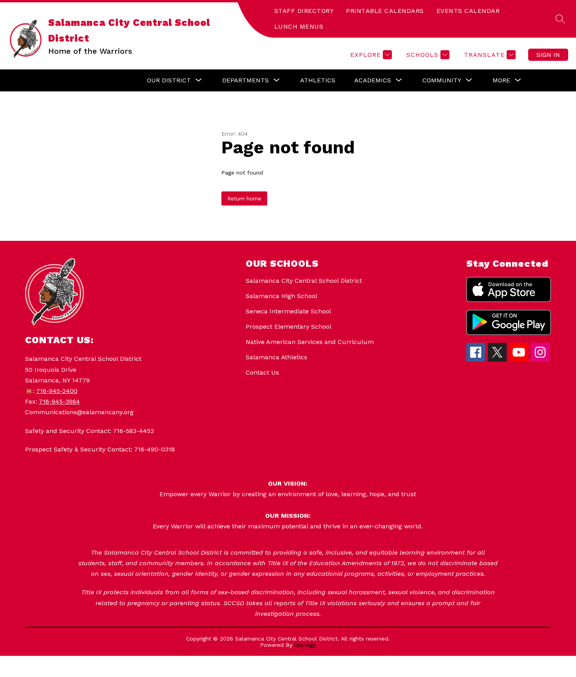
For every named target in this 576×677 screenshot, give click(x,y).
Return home (244, 198)
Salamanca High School (281, 296)
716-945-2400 (57, 391)
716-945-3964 (59, 401)
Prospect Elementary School (288, 326)
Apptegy (305, 645)
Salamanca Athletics (276, 357)
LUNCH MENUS (299, 26)
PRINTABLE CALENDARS (385, 11)
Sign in (548, 54)
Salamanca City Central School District (304, 280)
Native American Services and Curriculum (310, 342)
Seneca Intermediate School (288, 311)
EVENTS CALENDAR (468, 11)
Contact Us (262, 372)
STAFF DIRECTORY (304, 11)
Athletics (317, 80)
